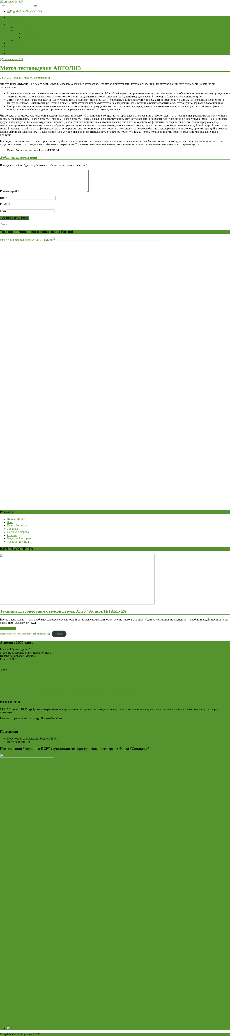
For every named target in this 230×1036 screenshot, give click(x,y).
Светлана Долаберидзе (113, 682)
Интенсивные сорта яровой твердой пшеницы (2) (25, 634)
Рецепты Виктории (26, 20)
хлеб (130, 694)
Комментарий (9, 191)
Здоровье (12, 528)
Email (4, 204)
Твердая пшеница (18, 24)
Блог (10, 43)
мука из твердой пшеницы (153, 688)
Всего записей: (16, 741)
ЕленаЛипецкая (13, 682)
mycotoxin (100, 678)
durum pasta (55, 678)
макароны (123, 688)
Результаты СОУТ (11, 724)
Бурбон (174, 678)
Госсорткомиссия (207, 678)
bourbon (21, 678)
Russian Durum (16, 46)
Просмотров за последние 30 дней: (29, 738)
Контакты (13, 53)
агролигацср (10, 688)
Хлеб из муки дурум (204, 682)
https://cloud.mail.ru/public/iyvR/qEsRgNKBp (26, 239)
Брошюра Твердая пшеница (31, 27)
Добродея (221, 678)
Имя (3, 197)
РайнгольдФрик (85, 683)
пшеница (185, 688)
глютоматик (32, 689)
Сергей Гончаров (141, 683)
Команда (12, 49)
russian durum (115, 678)
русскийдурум (210, 688)
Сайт (3, 211)
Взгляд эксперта (24, 30)
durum (45, 678)
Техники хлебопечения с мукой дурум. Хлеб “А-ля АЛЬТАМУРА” (64, 611)
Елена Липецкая (32, 33)
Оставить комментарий (35, 77)
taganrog (131, 678)
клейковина (106, 688)
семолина (80, 694)
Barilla (14, 678)
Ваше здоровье (16, 17)
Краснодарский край (38, 683)
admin (17, 77)
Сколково (171, 683)
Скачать (59, 634)
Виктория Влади (190, 678)
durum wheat (69, 678)
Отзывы (19, 40)
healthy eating (90, 678)
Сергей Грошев (157, 683)
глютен (23, 689)
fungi (81, 678)
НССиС (55, 683)
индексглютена (88, 688)
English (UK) (34, 11)
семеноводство (58, 694)
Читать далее (8, 628)
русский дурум (13, 694)
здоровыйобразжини (59, 688)
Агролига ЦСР (153, 677)
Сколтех (181, 683)
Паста (74, 683)
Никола (65, 683)
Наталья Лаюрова (32, 36)
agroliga (5, 678)
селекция (36, 694)
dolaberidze (33, 678)
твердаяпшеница (107, 694)
